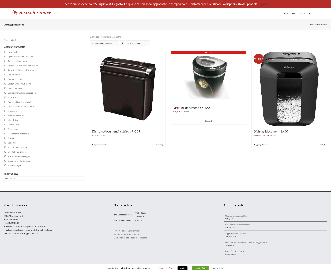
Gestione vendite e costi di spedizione (130, 237)
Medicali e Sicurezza (16, 115)
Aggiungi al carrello (100, 145)
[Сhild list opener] (32, 56)
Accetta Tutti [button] (200, 268)
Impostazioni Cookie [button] (166, 268)
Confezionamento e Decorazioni (22, 92)
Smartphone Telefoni (17, 151)
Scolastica (12, 142)
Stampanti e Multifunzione (19, 161)
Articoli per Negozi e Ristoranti (21, 70)
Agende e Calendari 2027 (19, 56)
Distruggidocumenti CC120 (191, 107)
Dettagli (160, 145)
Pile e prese (13, 129)
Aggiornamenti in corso (235, 233)
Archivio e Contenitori (18, 61)
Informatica (13, 111)
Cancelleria (13, 74)
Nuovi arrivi (13, 52)
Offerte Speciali (14, 124)
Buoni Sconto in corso (235, 251)
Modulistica (13, 120)
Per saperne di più (216, 268)
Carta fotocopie (15, 79)
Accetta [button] (182, 268)
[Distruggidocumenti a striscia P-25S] (127, 89)
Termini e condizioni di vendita (127, 234)
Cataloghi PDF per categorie (237, 224)
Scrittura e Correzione (17, 147)
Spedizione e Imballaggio (19, 156)
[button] (316, 13)
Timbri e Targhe (14, 165)
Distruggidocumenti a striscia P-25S (116, 131)
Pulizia (11, 138)
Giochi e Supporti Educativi (20, 106)
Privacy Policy (120, 230)
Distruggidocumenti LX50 (271, 131)
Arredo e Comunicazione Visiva (22, 65)
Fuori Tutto (13, 97)
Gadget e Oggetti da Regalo (20, 102)
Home (312, 24)
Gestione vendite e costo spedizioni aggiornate (246, 242)
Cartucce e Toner (15, 88)
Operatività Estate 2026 (236, 216)
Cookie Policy (134, 230)
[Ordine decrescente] (122, 43)
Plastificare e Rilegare (17, 133)
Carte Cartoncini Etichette (19, 83)
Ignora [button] (263, 4)
